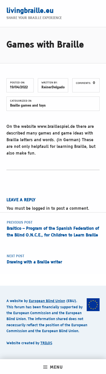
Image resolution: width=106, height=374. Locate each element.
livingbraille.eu (30, 11)
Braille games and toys (28, 105)
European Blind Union (47, 301)
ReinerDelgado (53, 87)
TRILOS (46, 343)
